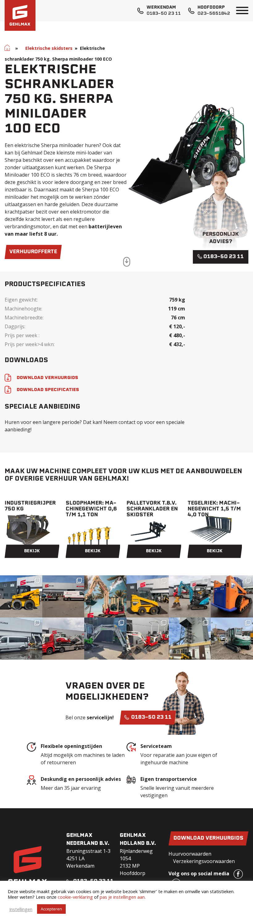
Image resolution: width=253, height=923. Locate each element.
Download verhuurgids (208, 838)
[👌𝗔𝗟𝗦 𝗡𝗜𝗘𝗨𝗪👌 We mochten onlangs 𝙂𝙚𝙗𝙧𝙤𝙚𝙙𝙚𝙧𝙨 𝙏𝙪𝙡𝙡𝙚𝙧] (147, 596)
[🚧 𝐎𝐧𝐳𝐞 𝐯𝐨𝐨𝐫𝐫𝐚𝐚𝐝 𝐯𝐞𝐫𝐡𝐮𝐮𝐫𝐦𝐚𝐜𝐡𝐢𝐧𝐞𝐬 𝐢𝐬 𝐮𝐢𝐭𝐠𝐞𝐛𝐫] (147, 638)
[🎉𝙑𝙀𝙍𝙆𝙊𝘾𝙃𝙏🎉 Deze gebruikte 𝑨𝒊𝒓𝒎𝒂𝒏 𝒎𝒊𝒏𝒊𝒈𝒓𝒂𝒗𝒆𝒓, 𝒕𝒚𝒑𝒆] (21, 638)
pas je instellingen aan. (123, 897)
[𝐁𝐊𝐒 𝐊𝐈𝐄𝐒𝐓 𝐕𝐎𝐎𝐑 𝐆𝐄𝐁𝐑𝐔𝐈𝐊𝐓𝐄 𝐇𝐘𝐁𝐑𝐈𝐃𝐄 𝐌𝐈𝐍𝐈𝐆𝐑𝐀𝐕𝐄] (190, 596)
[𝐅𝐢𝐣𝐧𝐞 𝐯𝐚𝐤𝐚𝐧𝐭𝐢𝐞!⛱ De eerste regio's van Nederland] (105, 596)
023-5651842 (213, 14)
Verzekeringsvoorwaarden (204, 861)
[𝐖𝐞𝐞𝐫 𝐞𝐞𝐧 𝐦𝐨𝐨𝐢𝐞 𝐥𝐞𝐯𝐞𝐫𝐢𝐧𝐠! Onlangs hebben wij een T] (105, 638)
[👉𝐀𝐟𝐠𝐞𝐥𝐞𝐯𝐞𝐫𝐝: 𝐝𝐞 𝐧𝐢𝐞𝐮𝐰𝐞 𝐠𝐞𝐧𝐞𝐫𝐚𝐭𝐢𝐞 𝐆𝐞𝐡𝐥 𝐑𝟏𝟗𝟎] (190, 638)
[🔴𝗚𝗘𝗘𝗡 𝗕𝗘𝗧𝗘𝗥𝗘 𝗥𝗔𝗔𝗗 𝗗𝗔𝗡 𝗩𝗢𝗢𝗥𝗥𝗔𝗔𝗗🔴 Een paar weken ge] (63, 638)
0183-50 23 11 (164, 14)
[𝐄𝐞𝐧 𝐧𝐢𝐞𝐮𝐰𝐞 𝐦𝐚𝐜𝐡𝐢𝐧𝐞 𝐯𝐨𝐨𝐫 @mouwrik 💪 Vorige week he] (63, 596)
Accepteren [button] (51, 909)
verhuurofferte (33, 252)
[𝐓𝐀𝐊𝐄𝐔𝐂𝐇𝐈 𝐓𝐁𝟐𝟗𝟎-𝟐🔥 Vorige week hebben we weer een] (232, 638)
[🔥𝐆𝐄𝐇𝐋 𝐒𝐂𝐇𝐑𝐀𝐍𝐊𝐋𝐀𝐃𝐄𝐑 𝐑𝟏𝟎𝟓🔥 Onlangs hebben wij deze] (21, 596)
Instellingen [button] (20, 909)
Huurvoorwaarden (189, 853)
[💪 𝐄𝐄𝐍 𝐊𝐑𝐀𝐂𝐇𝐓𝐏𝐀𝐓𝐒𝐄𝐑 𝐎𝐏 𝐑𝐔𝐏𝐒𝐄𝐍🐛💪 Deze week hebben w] (232, 596)
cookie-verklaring (75, 897)
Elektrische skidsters (49, 48)
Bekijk (32, 551)
